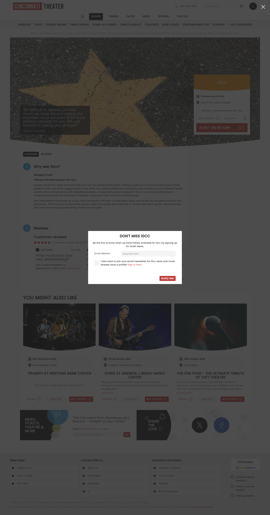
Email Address (102, 253)
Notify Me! (167, 278)
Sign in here (134, 264)
